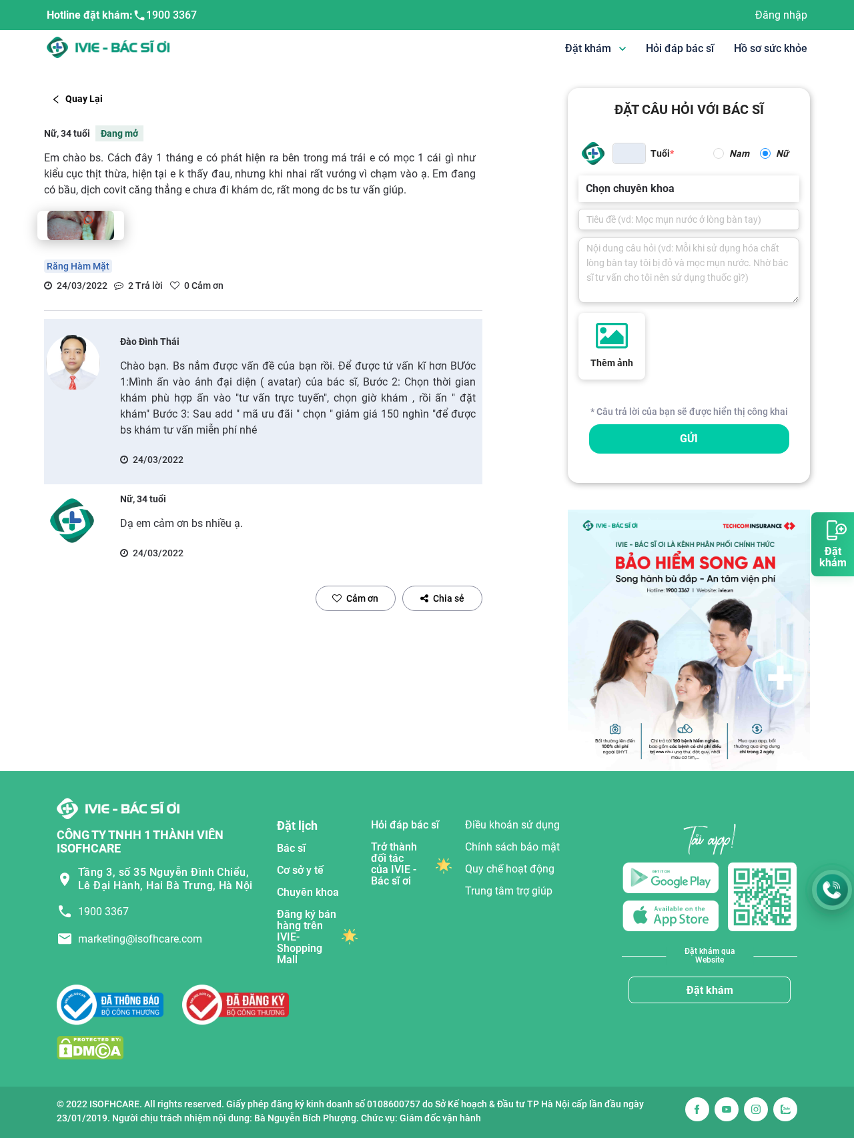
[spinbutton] (629, 153)
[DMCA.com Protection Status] (90, 1047)
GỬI (689, 438)
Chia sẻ (448, 598)
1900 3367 (171, 15)
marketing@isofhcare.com (140, 939)
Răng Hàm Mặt (78, 266)
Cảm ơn (362, 598)
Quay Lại (84, 98)
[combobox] (587, 189)
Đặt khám (710, 990)
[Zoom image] (80, 226)
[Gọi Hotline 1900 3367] (832, 890)
